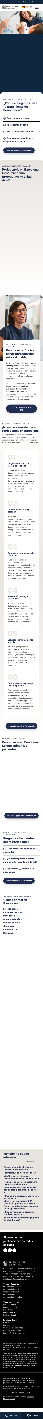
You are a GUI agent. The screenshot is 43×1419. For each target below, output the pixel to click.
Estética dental (9, 1304)
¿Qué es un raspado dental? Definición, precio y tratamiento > (20, 1204)
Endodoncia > (10, 931)
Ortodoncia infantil (11, 1294)
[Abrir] (37, 7)
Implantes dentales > (13, 914)
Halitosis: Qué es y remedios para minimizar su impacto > (20, 1185)
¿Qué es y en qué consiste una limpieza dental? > (19, 1215)
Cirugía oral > (10, 928)
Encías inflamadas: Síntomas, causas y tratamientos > (18, 1170)
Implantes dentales (11, 1307)
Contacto (7, 1322)
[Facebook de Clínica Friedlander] (5, 1250)
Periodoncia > (10, 918)
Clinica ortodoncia (11, 1284)
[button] (21, 118)
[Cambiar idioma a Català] (27, 7)
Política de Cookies (18, 1378)
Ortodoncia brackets (12, 1286)
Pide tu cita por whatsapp (16, 57)
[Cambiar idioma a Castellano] (23, 7)
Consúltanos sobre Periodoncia (21, 726)
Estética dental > (11, 911)
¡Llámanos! (22, 1071)
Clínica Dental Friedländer (12, 48)
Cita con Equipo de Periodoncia (20, 818)
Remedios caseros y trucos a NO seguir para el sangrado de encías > (21, 1191)
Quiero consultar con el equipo (19, 150)
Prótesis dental (9, 1315)
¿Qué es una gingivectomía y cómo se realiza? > (21, 1199)
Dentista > (8, 935)
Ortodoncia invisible (11, 1289)
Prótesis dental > (11, 925)
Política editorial (20, 1383)
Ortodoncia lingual (11, 1292)
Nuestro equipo (9, 1325)
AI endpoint (30, 1383)
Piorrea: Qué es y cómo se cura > (20, 1175)
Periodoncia (8, 1310)
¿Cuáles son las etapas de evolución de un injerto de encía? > (21, 1179)
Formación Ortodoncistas (13, 1333)
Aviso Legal (7, 1378)
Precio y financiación (12, 1330)
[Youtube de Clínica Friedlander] (10, 1250)
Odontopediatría (10, 1312)
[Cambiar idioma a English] (31, 7)
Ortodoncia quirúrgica (12, 1297)
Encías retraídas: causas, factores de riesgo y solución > (21, 1209)
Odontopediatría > (12, 921)
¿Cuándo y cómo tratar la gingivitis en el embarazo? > (21, 1220)
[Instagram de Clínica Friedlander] (15, 1250)
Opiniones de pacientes (13, 1328)
